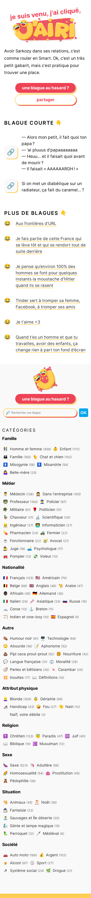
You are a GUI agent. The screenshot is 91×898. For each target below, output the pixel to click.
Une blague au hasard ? (45, 87)
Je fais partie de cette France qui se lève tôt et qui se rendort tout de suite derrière (51, 245)
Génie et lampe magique (31, 825)
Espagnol (65, 616)
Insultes (16, 677)
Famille (17, 456)
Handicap (18, 706)
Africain (16, 593)
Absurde (17, 646)
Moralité (63, 661)
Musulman (48, 743)
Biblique (17, 743)
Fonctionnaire (22, 540)
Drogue (59, 870)
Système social (24, 870)
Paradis (49, 736)
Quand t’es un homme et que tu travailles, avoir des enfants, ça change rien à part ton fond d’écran (50, 343)
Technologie (58, 638)
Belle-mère (19, 472)
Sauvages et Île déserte (31, 817)
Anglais (42, 585)
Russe (75, 601)
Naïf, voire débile (27, 714)
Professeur (20, 501)
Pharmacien (20, 532)
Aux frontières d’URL (36, 223)
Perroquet (18, 833)
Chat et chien (52, 456)
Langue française (25, 661)
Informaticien (53, 525)
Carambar (67, 669)
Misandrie (52, 464)
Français (18, 577)
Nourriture (72, 654)
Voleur (45, 556)
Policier (53, 501)
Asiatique (45, 601)
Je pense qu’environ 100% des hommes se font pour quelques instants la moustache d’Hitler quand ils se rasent (46, 276)
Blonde (17, 699)
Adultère (44, 765)
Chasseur (18, 517)
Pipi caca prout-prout (28, 654)
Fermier (54, 532)
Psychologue (45, 548)
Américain (51, 577)
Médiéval (50, 833)
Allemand (47, 593)
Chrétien (18, 736)
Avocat (56, 540)
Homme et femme (27, 449)
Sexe (15, 765)
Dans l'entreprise (58, 494)
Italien (15, 601)
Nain (69, 706)
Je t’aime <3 (28, 322)
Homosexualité (23, 773)
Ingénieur (18, 525)
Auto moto (20, 855)
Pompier (17, 556)
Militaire (16, 509)
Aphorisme (50, 646)
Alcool (15, 862)
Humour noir (20, 638)
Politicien (47, 509)
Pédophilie (19, 780)
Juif (75, 736)
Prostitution (63, 773)
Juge (14, 548)
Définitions (48, 677)
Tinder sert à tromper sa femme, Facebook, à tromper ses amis (48, 303)
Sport (41, 862)
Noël (45, 802)
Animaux (17, 802)
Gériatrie (48, 699)
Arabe (70, 585)
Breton (41, 609)
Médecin (18, 494)
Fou (46, 706)
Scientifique (52, 517)
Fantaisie (18, 810)
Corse (15, 609)
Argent (52, 855)
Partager (46, 99)
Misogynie (19, 464)
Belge (15, 585)
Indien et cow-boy (26, 616)
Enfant (66, 449)
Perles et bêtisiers (26, 669)
